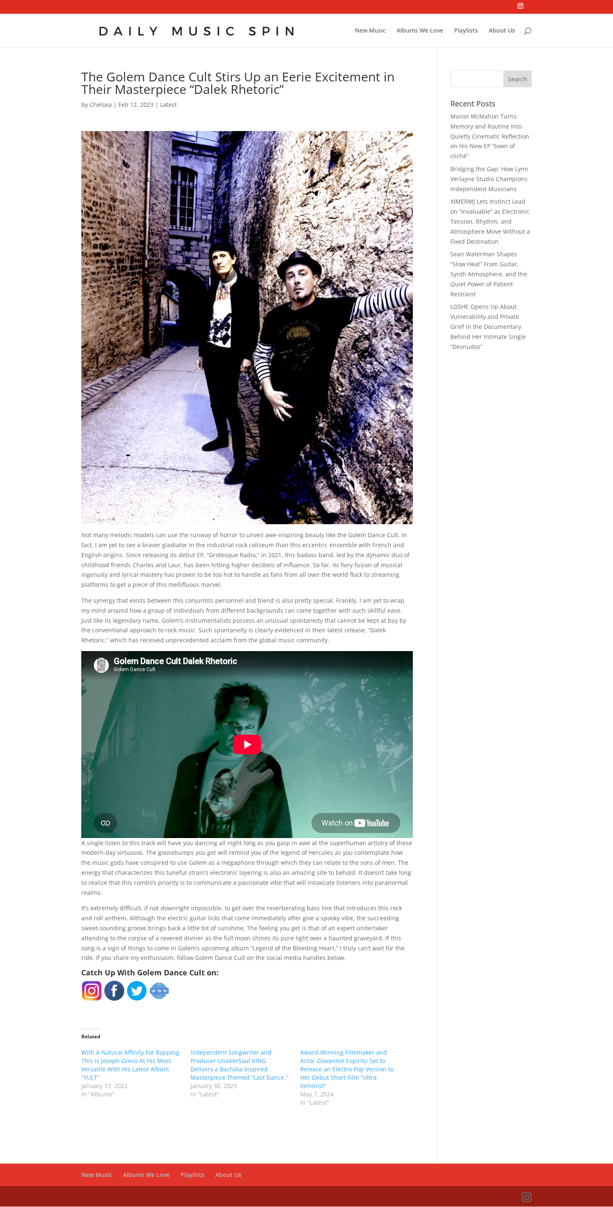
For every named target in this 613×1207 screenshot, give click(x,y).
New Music (370, 31)
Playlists (466, 31)
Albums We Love (420, 31)
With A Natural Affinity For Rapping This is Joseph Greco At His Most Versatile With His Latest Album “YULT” (130, 1064)
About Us (502, 31)
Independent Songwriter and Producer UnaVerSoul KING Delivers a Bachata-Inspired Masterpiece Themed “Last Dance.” (239, 1064)
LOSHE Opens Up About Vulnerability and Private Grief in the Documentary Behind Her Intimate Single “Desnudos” (488, 326)
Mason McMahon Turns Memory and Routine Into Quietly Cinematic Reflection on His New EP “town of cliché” (489, 136)
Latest (168, 105)
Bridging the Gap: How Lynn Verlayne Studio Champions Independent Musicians (489, 179)
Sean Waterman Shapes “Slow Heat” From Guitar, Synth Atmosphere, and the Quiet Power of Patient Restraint (488, 274)
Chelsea (101, 105)
